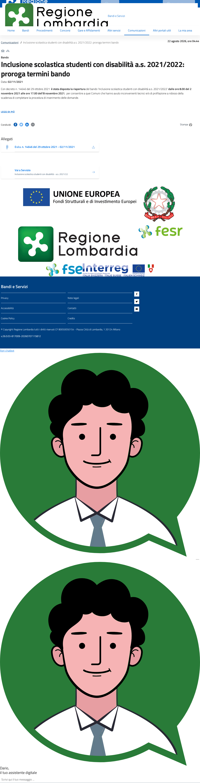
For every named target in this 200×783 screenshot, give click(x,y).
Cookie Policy (8, 318)
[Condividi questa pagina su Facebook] (15, 124)
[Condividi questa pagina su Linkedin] (27, 124)
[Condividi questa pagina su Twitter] (21, 124)
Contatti (72, 308)
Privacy (4, 298)
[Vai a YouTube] (166, 309)
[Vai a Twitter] (166, 301)
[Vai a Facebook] (166, 294)
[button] (96, 111)
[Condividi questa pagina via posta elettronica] (33, 124)
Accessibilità (7, 308)
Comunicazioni (9, 42)
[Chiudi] (197, 559)
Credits (71, 318)
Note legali (73, 298)
